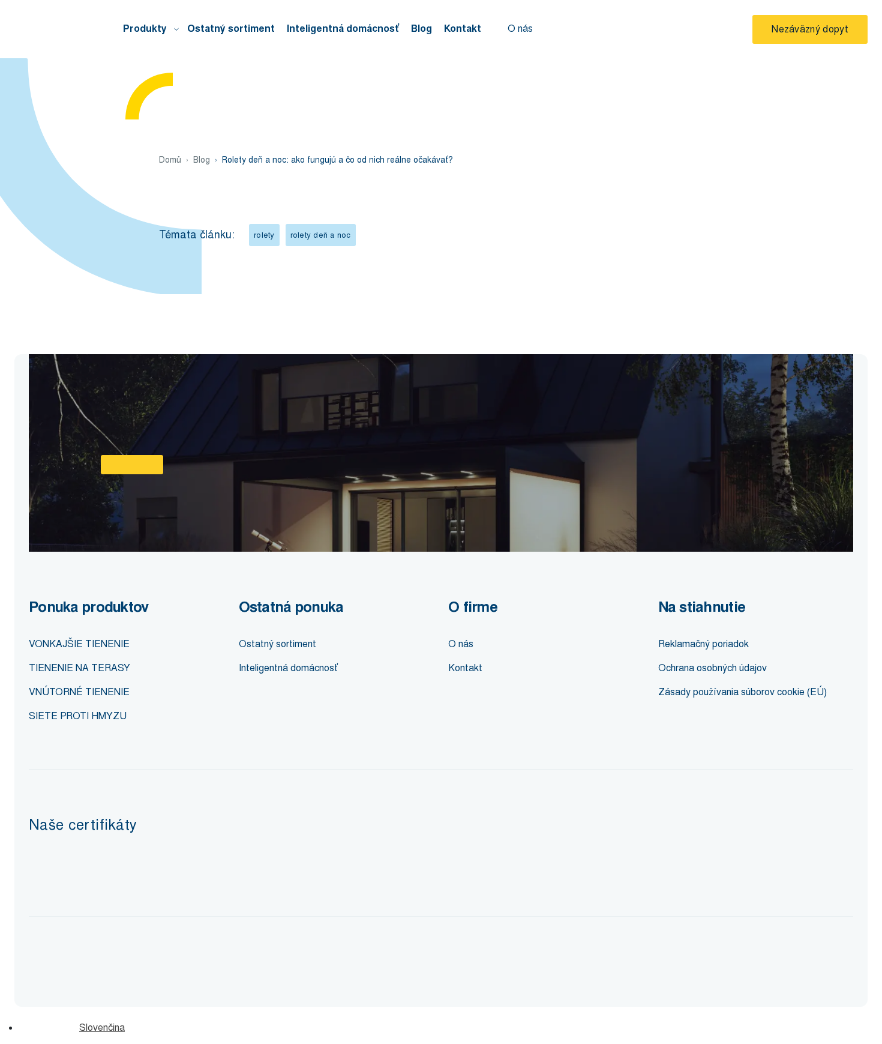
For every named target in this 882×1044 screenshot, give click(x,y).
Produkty (145, 28)
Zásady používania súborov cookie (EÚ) (742, 692)
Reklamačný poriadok (703, 644)
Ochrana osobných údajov (712, 668)
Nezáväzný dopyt (810, 29)
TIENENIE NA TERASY (79, 668)
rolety (264, 235)
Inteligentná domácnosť (343, 28)
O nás (520, 28)
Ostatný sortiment (231, 28)
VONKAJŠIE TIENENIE (79, 644)
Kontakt (462, 28)
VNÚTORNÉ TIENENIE (79, 692)
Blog (421, 28)
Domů (170, 160)
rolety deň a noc (320, 235)
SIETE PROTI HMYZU (78, 716)
